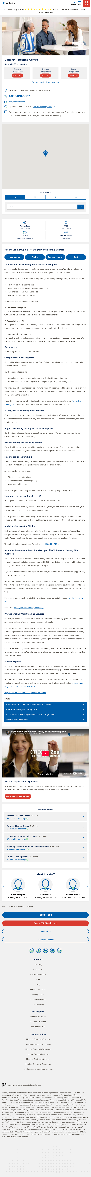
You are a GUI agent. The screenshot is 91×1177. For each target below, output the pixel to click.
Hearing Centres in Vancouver (38, 1044)
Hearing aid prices (38, 1021)
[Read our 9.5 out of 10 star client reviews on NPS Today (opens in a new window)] (49, 12)
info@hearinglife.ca (17, 101)
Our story (38, 964)
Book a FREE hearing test (18, 796)
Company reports (38, 999)
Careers (38, 979)
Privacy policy (38, 994)
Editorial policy (38, 1004)
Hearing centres (38, 1034)
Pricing (35, 257)
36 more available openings (44, 82)
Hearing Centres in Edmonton (38, 1064)
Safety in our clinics (38, 989)
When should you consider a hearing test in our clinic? (29, 704)
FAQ (76, 257)
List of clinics (45, 931)
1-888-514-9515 (45, 915)
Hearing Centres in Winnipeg (37, 1049)
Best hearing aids (38, 1026)
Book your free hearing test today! (29, 607)
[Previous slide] (3, 885)
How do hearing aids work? (17, 719)
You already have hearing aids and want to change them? (30, 714)
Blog (38, 984)
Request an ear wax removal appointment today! (25, 692)
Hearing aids (14, 257)
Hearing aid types (38, 1016)
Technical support (45, 939)
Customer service (38, 974)
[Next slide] (87, 885)
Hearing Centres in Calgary (38, 1059)
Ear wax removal (55, 257)
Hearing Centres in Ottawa (38, 1054)
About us (38, 959)
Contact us (38, 969)
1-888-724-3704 (51, 544)
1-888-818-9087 (19, 96)
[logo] (9, 3)
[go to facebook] (38, 951)
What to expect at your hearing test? (21, 709)
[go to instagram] (52, 951)
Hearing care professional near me (38, 1069)
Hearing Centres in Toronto (38, 1039)
